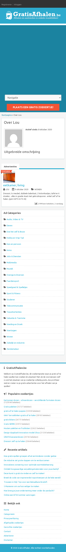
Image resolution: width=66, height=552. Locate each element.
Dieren (9, 225)
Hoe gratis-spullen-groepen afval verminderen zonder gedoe (30, 456)
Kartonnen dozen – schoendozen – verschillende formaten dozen (32, 400)
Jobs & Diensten (14, 256)
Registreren (7, 5)
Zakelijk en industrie (16, 343)
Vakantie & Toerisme (16, 318)
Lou (7, 189)
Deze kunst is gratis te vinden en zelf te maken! (24, 473)
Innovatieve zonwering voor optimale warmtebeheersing (28, 465)
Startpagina (7, 115)
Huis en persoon (14, 244)
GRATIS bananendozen (13, 437)
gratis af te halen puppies (15, 411)
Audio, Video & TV (15, 219)
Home (6, 510)
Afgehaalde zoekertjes (13, 523)
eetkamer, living (13, 185)
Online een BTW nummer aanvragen (19, 495)
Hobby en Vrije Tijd (15, 238)
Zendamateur (13, 349)
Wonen (38, 189)
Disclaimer (8, 540)
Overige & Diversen (15, 275)
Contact (7, 531)
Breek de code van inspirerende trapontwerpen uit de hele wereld (32, 478)
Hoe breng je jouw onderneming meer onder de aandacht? (29, 491)
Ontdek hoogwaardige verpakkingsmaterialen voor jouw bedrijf (31, 469)
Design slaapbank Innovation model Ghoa (22, 433)
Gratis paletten (10, 407)
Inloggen (17, 5)
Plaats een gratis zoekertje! (33, 107)
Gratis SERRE (9, 424)
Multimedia (12, 262)
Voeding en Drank (15, 324)
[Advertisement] (33, 58)
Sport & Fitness (13, 293)
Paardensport (13, 281)
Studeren (11, 299)
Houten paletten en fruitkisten (17, 428)
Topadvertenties (14, 312)
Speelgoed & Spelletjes (17, 287)
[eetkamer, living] (9, 182)
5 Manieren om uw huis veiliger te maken (21, 486)
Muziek (10, 269)
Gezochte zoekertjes (13, 527)
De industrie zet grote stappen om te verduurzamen (26, 460)
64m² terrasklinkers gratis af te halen (20, 415)
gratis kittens (9, 420)
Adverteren (9, 536)
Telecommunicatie (15, 306)
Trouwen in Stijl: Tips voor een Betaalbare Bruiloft (25, 482)
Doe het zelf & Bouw (16, 232)
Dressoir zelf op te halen (14, 441)
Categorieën (9, 514)
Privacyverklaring (11, 518)
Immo (9, 250)
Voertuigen (12, 330)
